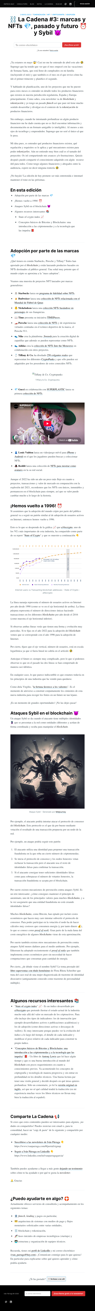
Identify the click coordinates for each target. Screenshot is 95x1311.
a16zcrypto (67, 527)
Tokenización (39, 15)
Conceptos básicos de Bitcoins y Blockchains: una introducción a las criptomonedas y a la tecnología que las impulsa (44, 1052)
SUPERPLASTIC (56, 389)
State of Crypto (32, 535)
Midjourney (61, 812)
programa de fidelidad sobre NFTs (56, 293)
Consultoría (22, 4)
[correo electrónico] (65, 4)
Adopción (70, 15)
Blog (32, 4)
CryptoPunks (48, 359)
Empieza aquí (9, 4)
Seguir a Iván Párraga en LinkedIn (32, 1151)
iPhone (70, 452)
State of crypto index (26, 1006)
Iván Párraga (8, 1294)
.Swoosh (47, 336)
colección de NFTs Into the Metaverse (53, 345)
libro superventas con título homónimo (30, 970)
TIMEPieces (53, 317)
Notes (39, 4)
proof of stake (59, 950)
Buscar (59, 4)
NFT (48, 15)
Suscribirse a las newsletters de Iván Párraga (37, 1142)
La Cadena (49, 4)
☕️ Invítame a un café (56, 1279)
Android (18, 456)
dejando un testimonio (71, 1168)
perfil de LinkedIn (41, 1250)
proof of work (42, 930)
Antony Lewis (49, 1056)
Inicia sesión (85, 4)
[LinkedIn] (70, 4)
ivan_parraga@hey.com (23, 1254)
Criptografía (58, 15)
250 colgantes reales (57, 355)
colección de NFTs (47, 322)
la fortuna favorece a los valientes (50, 686)
